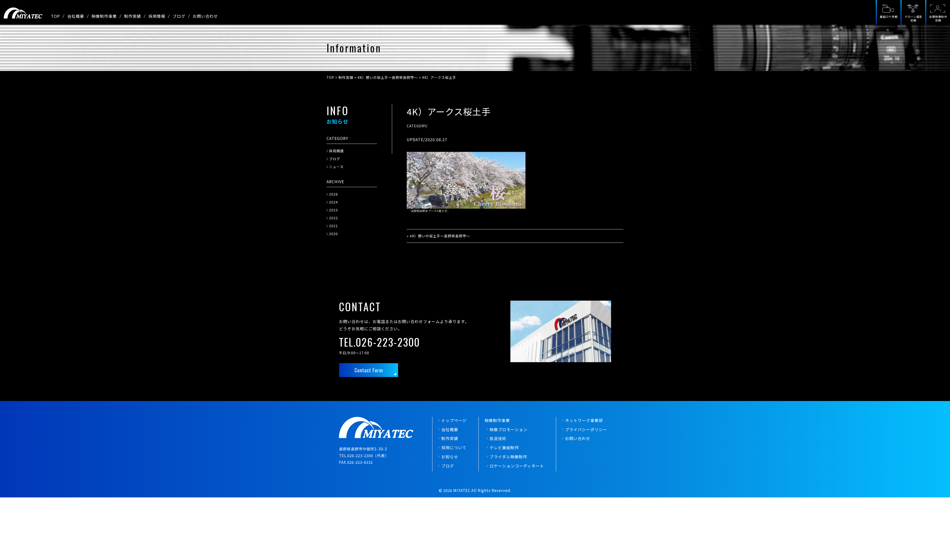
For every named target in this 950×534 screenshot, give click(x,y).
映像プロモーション (508, 429)
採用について (454, 447)
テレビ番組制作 (504, 447)
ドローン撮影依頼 (913, 18)
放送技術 (498, 438)
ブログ (179, 16)
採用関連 (336, 150)
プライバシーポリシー (586, 429)
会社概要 (75, 16)
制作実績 (132, 16)
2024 (333, 202)
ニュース (336, 166)
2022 (333, 217)
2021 (333, 225)
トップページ (454, 420)
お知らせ (449, 457)
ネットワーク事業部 (584, 420)
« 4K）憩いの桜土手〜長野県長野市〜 (438, 235)
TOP (55, 16)
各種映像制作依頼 (938, 18)
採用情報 (156, 16)
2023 (333, 209)
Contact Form (369, 370)
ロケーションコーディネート (517, 466)
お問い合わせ (205, 16)
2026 (333, 194)
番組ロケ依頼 (889, 17)
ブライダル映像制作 (508, 457)
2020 (333, 233)
